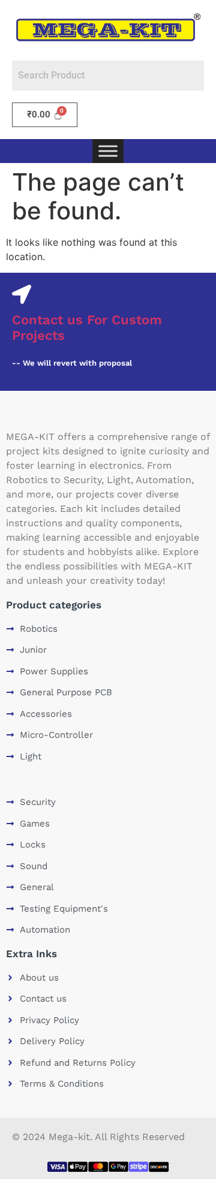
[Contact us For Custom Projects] (21, 294)
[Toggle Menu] (108, 151)
